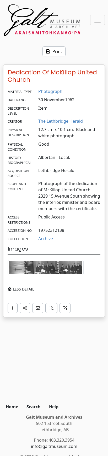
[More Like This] (51, 308)
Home (12, 407)
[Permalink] (65, 308)
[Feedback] (37, 308)
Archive (45, 238)
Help (53, 407)
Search (33, 407)
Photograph (50, 91)
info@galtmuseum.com (54, 446)
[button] (25, 308)
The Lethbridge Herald (60, 121)
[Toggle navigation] (97, 20)
